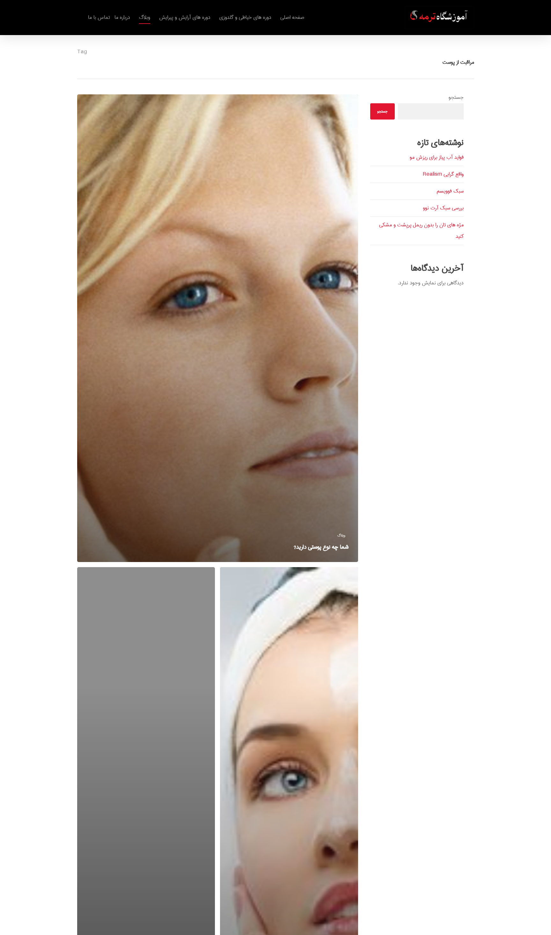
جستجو (456, 97)
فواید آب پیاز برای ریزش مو (437, 157)
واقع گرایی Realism (443, 174)
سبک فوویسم (450, 191)
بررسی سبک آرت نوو (443, 208)
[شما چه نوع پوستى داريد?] (217, 328)
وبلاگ (341, 535)
